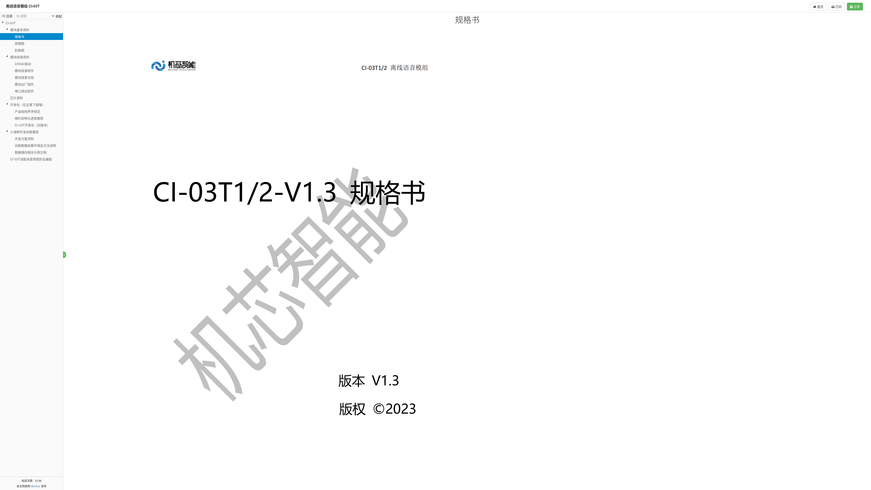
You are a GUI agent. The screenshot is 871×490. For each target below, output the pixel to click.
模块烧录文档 (24, 77)
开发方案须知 (24, 138)
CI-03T (11, 23)
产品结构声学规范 (27, 111)
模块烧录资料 (19, 57)
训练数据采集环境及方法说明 (35, 145)
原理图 (19, 43)
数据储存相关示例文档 (30, 152)
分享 (856, 6)
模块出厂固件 (24, 84)
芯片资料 (16, 98)
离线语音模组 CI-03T (23, 6)
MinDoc (35, 486)
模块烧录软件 (24, 70)
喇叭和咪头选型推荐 (29, 118)
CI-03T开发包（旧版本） (32, 125)
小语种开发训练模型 (24, 132)
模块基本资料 (19, 29)
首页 (819, 6)
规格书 (19, 36)
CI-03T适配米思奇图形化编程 (31, 159)
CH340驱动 (23, 63)
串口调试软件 (24, 91)
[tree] (31, 91)
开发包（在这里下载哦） (27, 104)
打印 (838, 6)
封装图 (19, 50)
